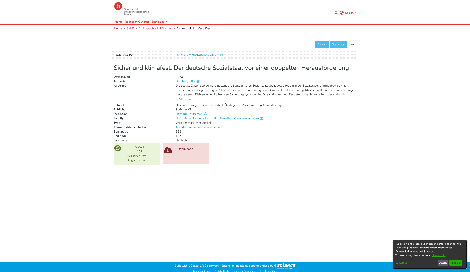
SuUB (130, 28)
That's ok (455, 262)
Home (119, 22)
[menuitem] (159, 21)
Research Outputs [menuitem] (137, 22)
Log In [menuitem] (349, 13)
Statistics (338, 44)
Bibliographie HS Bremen (155, 28)
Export (322, 44)
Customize (401, 262)
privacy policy (438, 255)
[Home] (222, 9)
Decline (443, 262)
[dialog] (429, 254)
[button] (185, 99)
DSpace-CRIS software (203, 266)
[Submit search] (336, 13)
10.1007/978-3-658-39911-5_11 (200, 55)
